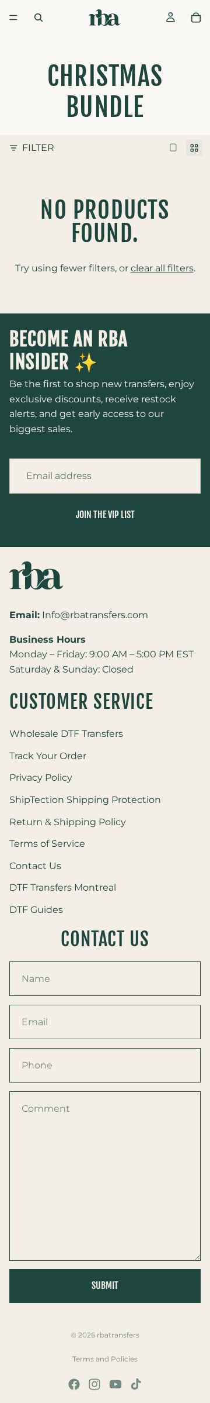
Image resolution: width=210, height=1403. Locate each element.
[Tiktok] (136, 1384)
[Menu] (13, 17)
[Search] (38, 17)
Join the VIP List (105, 514)
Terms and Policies (105, 1358)
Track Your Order (47, 755)
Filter (38, 147)
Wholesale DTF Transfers (66, 733)
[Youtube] (115, 1384)
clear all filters (162, 268)
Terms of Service (47, 843)
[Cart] (196, 17)
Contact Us (35, 865)
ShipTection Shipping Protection (85, 799)
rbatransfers (118, 1334)
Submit (105, 1285)
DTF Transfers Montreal (62, 888)
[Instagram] (95, 1384)
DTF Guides (36, 909)
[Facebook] (74, 1384)
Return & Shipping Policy (67, 822)
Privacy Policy (40, 778)
